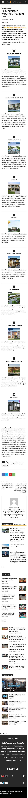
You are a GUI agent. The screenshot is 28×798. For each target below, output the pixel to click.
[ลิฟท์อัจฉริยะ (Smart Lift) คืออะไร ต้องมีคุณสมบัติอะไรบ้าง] (14, 685)
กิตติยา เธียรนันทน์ (14, 508)
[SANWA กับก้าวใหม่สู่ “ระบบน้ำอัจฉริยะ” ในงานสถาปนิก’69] (22, 615)
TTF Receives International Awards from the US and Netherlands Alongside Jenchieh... (8, 597)
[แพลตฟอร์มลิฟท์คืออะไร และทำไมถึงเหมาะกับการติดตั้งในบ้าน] (5, 709)
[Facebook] (3, 474)
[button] (2, 2)
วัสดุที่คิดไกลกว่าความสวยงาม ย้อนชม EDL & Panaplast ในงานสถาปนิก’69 (9, 580)
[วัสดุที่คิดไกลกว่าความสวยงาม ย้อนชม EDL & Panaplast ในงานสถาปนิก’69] (22, 580)
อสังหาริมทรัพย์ (20, 462)
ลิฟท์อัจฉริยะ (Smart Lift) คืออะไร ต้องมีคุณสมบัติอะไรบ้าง (14, 688)
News (3, 532)
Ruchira (10, 641)
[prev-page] (3, 567)
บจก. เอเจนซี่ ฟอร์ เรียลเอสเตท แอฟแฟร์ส (15, 28)
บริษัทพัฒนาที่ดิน (5, 465)
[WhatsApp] (13, 474)
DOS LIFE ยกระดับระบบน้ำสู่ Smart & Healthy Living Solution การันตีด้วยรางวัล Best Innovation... (9, 606)
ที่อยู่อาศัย (8, 462)
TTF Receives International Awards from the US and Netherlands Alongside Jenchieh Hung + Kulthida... (17, 647)
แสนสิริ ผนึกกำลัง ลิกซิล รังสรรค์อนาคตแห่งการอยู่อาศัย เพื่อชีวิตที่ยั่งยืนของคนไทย (9, 588)
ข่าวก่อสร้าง (13, 462)
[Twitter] (6, 474)
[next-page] (5, 567)
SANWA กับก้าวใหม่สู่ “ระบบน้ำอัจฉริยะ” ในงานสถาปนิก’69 (8, 614)
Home (3, 5)
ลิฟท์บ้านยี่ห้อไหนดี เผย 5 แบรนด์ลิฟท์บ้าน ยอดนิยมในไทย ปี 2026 (17, 722)
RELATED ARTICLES (7, 524)
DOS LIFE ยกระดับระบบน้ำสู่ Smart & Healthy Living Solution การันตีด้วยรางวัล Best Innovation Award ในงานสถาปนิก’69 (17, 657)
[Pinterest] (10, 474)
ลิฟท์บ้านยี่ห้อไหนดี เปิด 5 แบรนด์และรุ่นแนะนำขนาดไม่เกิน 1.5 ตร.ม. (17, 702)
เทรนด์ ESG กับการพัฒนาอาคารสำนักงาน (17, 546)
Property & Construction (11, 5)
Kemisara (11, 633)
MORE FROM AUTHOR (19, 524)
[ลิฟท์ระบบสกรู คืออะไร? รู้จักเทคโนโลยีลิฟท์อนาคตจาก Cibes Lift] (5, 716)
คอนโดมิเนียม (14, 463)
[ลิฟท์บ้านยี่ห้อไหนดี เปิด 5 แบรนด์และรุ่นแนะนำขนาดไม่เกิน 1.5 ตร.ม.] (5, 703)
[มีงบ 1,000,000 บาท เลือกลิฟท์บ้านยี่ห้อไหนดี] (5, 696)
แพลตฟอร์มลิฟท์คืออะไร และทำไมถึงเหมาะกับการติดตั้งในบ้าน (17, 709)
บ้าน (9, 463)
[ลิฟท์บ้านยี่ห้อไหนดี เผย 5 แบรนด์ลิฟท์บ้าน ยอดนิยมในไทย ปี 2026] (5, 723)
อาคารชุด (20, 463)
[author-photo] (14, 505)
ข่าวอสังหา (4, 463)
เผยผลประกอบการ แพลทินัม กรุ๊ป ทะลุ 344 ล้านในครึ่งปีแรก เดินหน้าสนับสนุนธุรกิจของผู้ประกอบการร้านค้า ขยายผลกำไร (20, 488)
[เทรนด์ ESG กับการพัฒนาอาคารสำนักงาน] (5, 546)
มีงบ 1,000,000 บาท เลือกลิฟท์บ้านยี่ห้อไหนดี (17, 695)
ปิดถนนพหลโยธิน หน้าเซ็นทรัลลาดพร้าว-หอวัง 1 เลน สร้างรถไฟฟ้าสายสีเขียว (7, 486)
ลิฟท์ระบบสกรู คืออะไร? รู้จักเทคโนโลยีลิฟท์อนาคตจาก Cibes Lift (17, 715)
